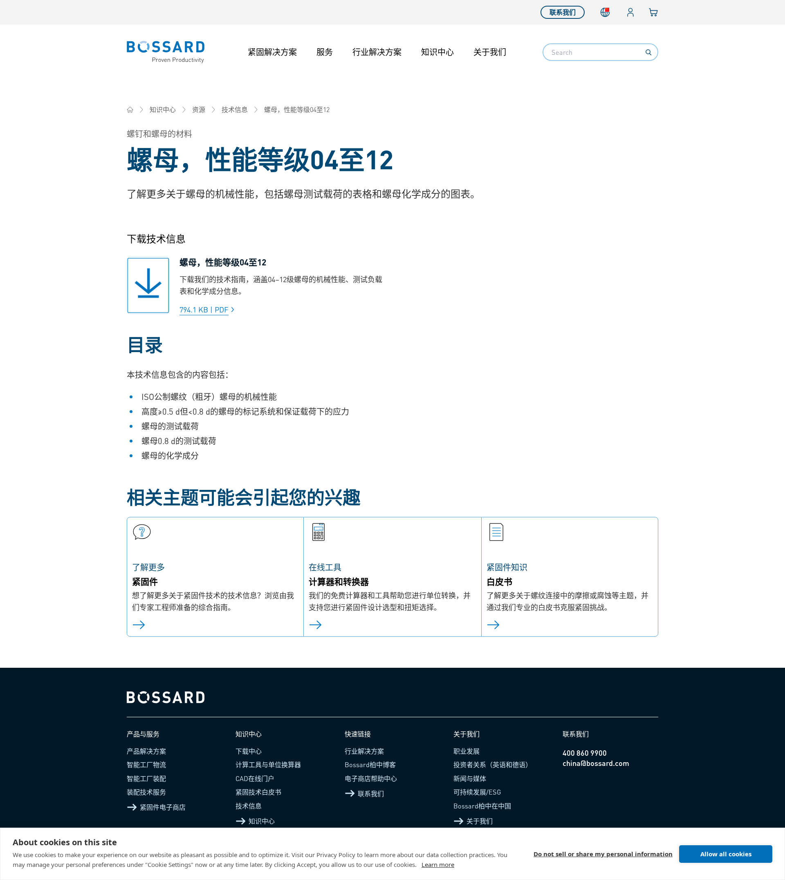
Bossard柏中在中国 (482, 805)
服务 (324, 52)
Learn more (438, 864)
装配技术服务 (146, 792)
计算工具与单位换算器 (268, 764)
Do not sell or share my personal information (603, 854)
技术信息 (235, 109)
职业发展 (466, 751)
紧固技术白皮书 (258, 792)
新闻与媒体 (469, 778)
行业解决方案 (376, 52)
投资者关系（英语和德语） (492, 764)
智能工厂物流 (146, 764)
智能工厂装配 (146, 778)
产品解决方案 (146, 751)
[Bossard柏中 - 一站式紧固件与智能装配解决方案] (130, 109)
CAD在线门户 (255, 778)
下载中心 (249, 751)
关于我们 (489, 52)
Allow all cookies (725, 854)
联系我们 (563, 12)
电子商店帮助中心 (371, 778)
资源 (198, 109)
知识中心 (437, 52)
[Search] (648, 52)
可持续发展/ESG (477, 792)
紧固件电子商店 (163, 807)
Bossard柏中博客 (370, 764)
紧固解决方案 (272, 52)
